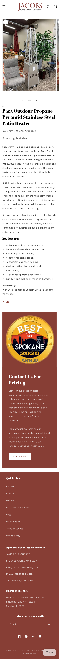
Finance (10, 493)
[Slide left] (22, 100)
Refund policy (13, 535)
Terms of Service (14, 528)
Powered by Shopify (29, 653)
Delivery (10, 500)
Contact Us (19, 456)
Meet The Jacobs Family (18, 507)
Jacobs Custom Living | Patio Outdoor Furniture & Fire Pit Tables (32, 651)
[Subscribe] (49, 624)
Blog (8, 514)
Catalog (10, 486)
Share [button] (9, 302)
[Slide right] (36, 100)
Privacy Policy (13, 521)
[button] (3, 6)
